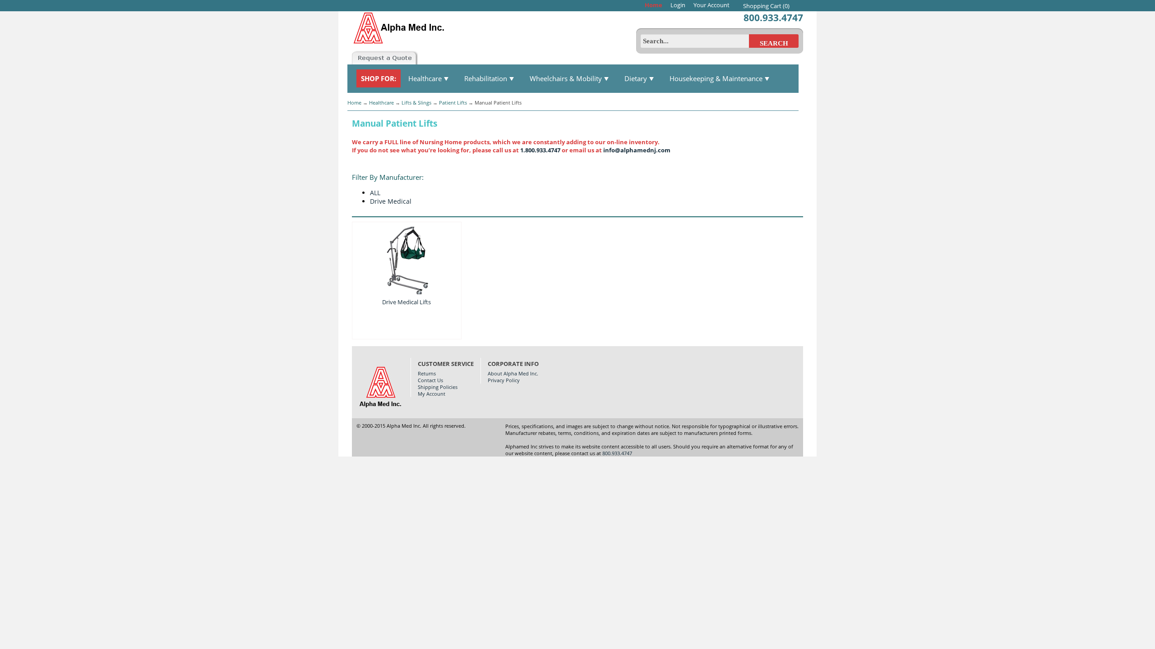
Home (653, 5)
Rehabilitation (486, 78)
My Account (431, 393)
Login (677, 5)
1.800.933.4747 (540, 150)
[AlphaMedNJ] (419, 26)
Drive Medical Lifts (406, 302)
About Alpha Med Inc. (513, 373)
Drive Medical (390, 201)
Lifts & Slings (416, 102)
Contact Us (430, 380)
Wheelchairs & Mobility (567, 78)
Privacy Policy (504, 380)
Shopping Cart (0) (766, 6)
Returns (427, 373)
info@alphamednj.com (636, 150)
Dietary (636, 78)
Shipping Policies (437, 387)
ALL (375, 192)
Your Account (711, 5)
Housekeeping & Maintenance (717, 78)
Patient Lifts (453, 102)
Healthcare (426, 78)
